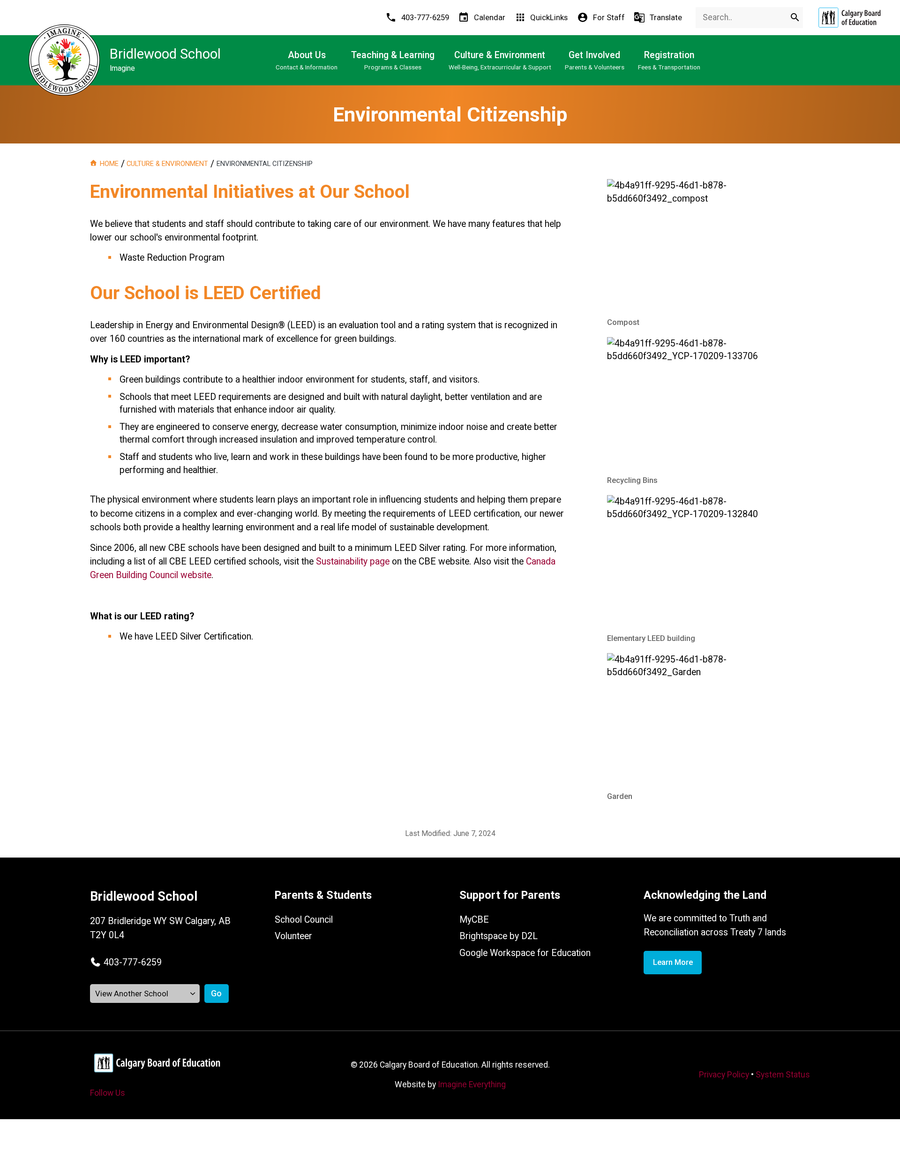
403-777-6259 (133, 962)
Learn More (673, 962)
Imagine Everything (472, 1084)
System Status (783, 1074)
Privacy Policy (724, 1074)
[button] (126, 962)
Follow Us (107, 1093)
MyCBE (474, 919)
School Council (304, 919)
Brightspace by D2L (498, 936)
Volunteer (293, 936)
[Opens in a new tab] (849, 17)
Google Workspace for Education (525, 953)
